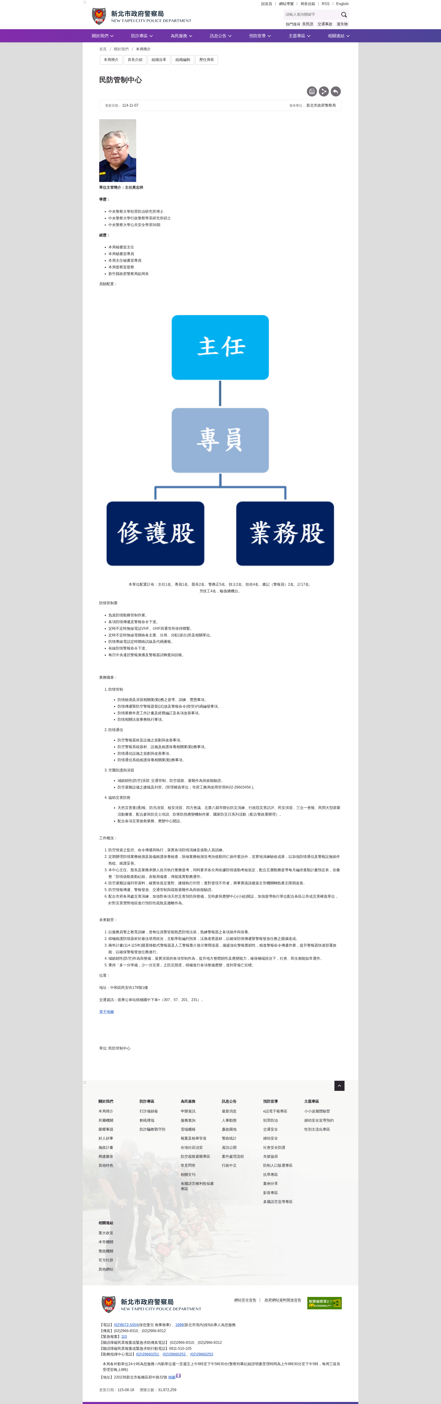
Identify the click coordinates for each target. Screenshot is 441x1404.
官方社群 (106, 1260)
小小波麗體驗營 (317, 1111)
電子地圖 (106, 1012)
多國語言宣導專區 (278, 1202)
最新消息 (229, 1111)
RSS (326, 4)
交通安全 (270, 1129)
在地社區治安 (192, 1147)
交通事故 (325, 24)
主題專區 (297, 35)
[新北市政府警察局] (152, 16)
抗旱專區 (270, 1175)
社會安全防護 (274, 1147)
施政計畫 (106, 1147)
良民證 (307, 24)
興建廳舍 (106, 1156)
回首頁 (266, 4)
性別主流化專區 (317, 1129)
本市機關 (106, 1242)
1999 (179, 1325)
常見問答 (188, 1165)
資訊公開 (229, 1147)
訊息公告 (218, 35)
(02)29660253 (201, 1354)
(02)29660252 (175, 1354)
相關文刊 (188, 1175)
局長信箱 (307, 4)
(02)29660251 (147, 1354)
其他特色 (106, 1165)
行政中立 (229, 1165)
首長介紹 (135, 60)
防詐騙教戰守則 (152, 1129)
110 (124, 1337)
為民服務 (179, 35)
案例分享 (270, 1184)
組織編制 (182, 60)
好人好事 (106, 1138)
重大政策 (106, 1233)
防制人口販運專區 (278, 1165)
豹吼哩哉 (147, 1120)
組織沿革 (159, 60)
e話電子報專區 (275, 1111)
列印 (312, 88)
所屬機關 (106, 1120)
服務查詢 (188, 1120)
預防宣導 (257, 35)
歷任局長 (206, 60)
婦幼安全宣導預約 (319, 1120)
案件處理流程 (233, 1156)
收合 (339, 1086)
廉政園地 (229, 1129)
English (342, 4)
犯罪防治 (270, 1120)
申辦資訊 (188, 1111)
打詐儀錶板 (149, 1111)
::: (84, 2)
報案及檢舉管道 (193, 1138)
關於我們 (100, 35)
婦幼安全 (270, 1138)
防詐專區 (139, 35)
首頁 (103, 49)
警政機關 (106, 1251)
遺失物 (342, 24)
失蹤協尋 (270, 1156)
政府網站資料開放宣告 (283, 1300)
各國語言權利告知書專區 (197, 1186)
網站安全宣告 (245, 1300)
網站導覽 (286, 4)
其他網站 (106, 1269)
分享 (324, 88)
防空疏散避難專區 (195, 1156)
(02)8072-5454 (126, 1325)
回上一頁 (336, 88)
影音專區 (270, 1193)
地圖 (171, 1377)
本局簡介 (111, 60)
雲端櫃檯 (188, 1129)
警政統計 (229, 1138)
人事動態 (229, 1120)
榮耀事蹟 (106, 1129)
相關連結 (336, 35)
